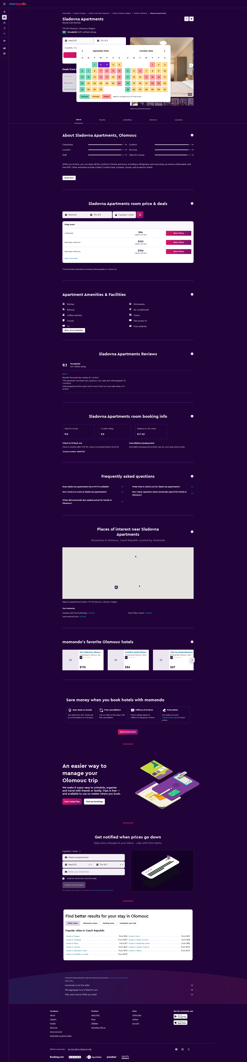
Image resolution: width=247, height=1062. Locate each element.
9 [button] (100, 71)
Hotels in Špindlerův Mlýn (76, 951)
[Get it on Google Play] (180, 1016)
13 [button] (82, 77)
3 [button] (107, 65)
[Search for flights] (4, 11)
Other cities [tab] (73, 923)
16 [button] (101, 77)
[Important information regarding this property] (192, 416)
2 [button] (100, 65)
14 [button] (88, 77)
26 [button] (119, 83)
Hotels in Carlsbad (73, 940)
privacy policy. (108, 890)
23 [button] (101, 83)
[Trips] (4, 40)
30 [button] (101, 89)
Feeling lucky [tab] (108, 923)
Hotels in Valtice (135, 951)
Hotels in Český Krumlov (139, 940)
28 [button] (88, 89)
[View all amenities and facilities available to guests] (192, 294)
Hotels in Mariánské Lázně (139, 943)
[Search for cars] (4, 22)
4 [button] (113, 65)
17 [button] (107, 77)
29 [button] (94, 89)
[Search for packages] (4, 28)
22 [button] (94, 83)
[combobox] (96, 857)
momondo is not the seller (77, 985)
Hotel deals (66, 13)
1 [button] (94, 65)
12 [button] (119, 71)
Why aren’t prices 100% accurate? (81, 995)
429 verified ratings (87, 32)
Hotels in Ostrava (73, 947)
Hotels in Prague (73, 936)
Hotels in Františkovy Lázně (77, 954)
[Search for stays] (4, 17)
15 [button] (95, 77)
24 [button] (107, 83)
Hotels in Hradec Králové (139, 947)
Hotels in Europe (79, 13)
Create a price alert (170, 718)
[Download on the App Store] (180, 1022)
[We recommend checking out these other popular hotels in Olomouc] (192, 642)
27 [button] (82, 89)
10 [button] (107, 71)
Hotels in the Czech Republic (99, 13)
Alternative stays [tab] (90, 923)
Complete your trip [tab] (128, 923)
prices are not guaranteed (118, 978)
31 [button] (165, 89)
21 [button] (88, 83)
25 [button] (113, 83)
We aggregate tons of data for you (81, 990)
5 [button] (119, 65)
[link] (128, 732)
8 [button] (94, 71)
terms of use (95, 890)
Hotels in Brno (134, 936)
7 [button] (88, 71)
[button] (4, 4)
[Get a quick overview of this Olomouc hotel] (192, 135)
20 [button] (82, 83)
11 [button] (113, 71)
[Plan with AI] (4, 33)
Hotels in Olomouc (140, 13)
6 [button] (82, 71)
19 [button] (119, 77)
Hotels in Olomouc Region (121, 13)
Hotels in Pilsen (72, 943)
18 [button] (113, 77)
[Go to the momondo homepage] (17, 4)
